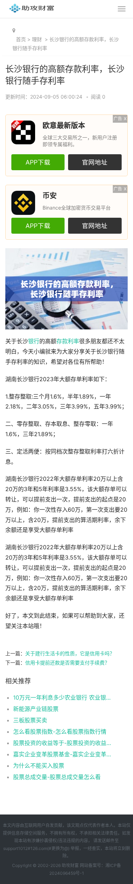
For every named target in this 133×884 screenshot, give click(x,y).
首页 (21, 39)
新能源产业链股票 (36, 708)
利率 (73, 341)
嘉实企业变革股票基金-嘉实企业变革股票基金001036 (64, 754)
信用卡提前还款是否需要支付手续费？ (67, 663)
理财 (37, 39)
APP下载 (38, 162)
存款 (62, 341)
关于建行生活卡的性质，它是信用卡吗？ (70, 653)
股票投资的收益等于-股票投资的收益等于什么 (64, 742)
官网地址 (94, 162)
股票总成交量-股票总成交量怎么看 (57, 776)
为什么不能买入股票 (38, 765)
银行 (33, 341)
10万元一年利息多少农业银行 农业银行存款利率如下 (64, 697)
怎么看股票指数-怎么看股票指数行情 (59, 731)
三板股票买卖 (30, 720)
